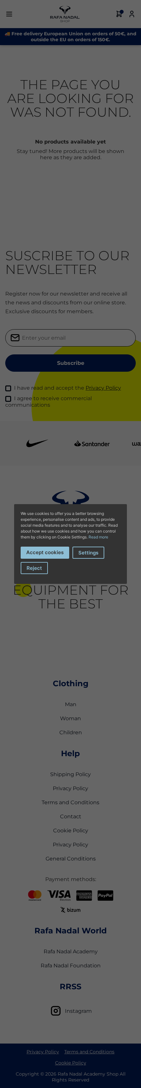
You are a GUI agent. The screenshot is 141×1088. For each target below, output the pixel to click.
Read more (98, 537)
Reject (34, 568)
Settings (88, 553)
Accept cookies (45, 552)
